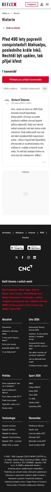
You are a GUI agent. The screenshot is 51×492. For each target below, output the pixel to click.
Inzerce (32, 233)
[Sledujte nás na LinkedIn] (34, 257)
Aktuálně (7, 319)
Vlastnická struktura (34, 478)
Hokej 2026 (33, 391)
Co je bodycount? (9, 352)
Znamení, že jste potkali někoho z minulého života (38, 336)
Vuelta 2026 (15, 308)
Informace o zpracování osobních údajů (21, 475)
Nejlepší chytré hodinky (11, 437)
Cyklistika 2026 (35, 406)
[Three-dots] (44, 162)
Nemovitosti (15, 297)
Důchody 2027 (34, 437)
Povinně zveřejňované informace (31, 485)
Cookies (41, 475)
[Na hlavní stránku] (9, 4)
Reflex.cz (6, 13)
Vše (45, 88)
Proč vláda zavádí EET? (11, 397)
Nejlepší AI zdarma (9, 433)
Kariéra (25, 237)
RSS (42, 233)
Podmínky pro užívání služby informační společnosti (25, 472)
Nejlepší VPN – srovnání (12, 441)
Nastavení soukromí (16, 478)
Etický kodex (12, 485)
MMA (31, 383)
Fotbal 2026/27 (35, 387)
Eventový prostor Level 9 (20, 305)
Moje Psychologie (10, 289)
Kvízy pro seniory (9, 344)
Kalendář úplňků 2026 (10, 348)
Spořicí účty (33, 430)
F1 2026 (32, 399)
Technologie (8, 418)
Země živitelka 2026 (37, 445)
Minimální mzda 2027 (37, 441)
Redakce (20, 233)
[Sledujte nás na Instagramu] (28, 257)
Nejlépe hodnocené (30, 88)
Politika (6, 375)
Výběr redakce (10, 88)
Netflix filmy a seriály (10, 445)
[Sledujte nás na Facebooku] (22, 257)
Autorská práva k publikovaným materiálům (25, 469)
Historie (17, 13)
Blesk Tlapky (24, 289)
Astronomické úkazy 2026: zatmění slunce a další (38, 346)
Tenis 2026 (33, 395)
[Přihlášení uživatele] (41, 4)
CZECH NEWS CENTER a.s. (35, 456)
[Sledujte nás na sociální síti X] (16, 257)
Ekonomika (35, 418)
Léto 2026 (34, 319)
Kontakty (6, 233)
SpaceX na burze (9, 426)
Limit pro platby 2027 (37, 433)
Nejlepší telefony (8, 430)
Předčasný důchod (36, 426)
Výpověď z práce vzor (11, 404)
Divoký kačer (7, 408)
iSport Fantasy (16, 293)
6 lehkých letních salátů (38, 366)
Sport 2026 (35, 375)
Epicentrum (6, 327)
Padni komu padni (9, 400)
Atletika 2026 (34, 403)
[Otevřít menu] (47, 4)
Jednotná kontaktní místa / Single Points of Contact (25, 482)
